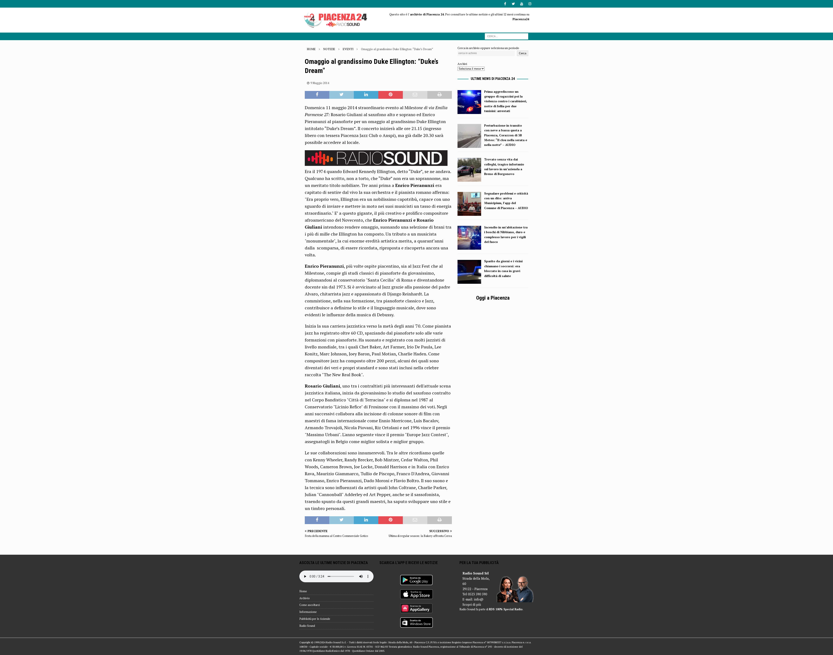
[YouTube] (521, 4)
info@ (478, 599)
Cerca (522, 53)
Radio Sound (307, 626)
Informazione (308, 612)
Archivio (304, 598)
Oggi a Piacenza (493, 298)
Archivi (462, 64)
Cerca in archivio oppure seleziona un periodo (488, 48)
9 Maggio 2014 (319, 83)
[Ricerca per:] (506, 36)
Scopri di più (471, 604)
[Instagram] (530, 4)
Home (303, 591)
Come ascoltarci (309, 605)
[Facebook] (505, 4)
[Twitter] (513, 4)
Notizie (329, 49)
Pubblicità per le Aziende (314, 619)
